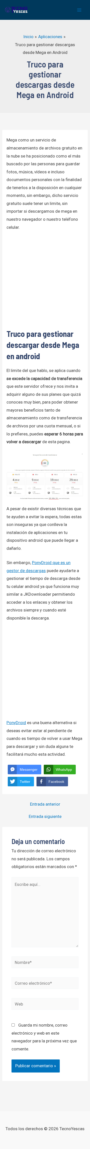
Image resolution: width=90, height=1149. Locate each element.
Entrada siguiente (45, 816)
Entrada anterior (45, 804)
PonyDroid (16, 722)
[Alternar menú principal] (79, 10)
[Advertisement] (45, 283)
